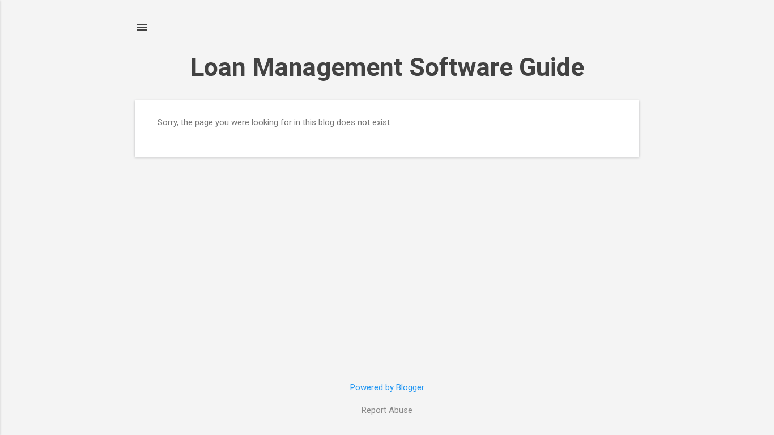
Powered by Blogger (387, 387)
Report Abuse (387, 410)
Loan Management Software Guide (387, 67)
